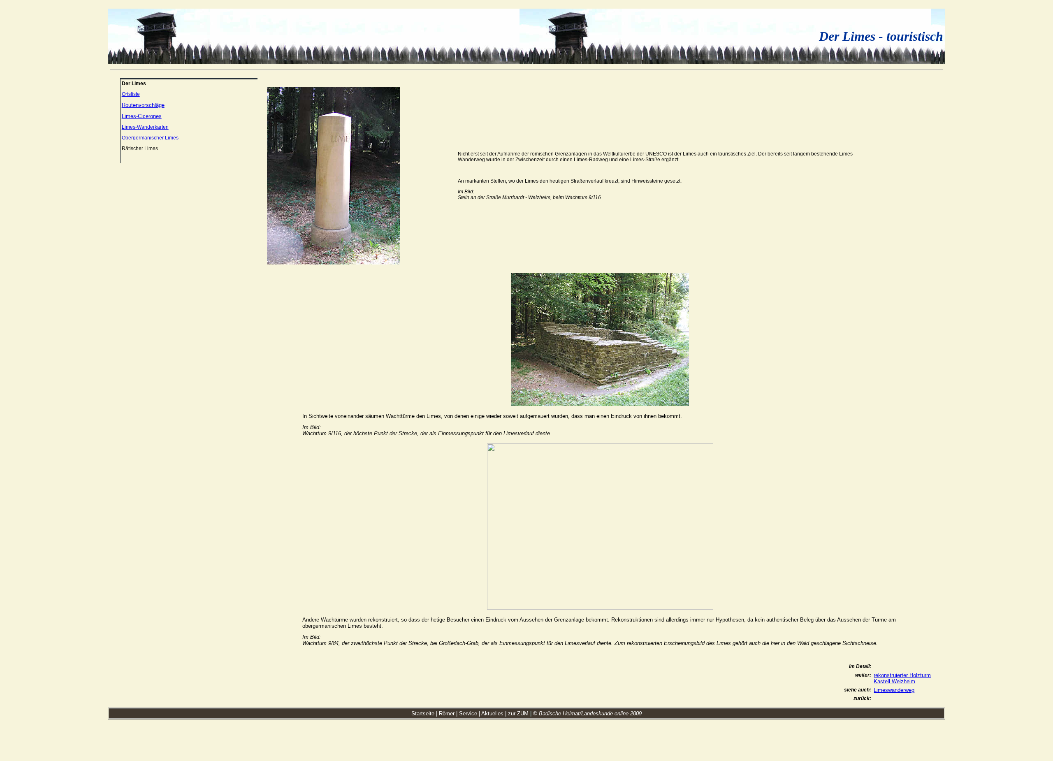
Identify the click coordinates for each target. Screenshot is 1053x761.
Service (468, 713)
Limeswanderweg (894, 690)
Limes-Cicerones (142, 116)
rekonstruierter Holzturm (902, 675)
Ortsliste (131, 94)
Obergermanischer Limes (150, 138)
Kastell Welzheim (894, 681)
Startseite (422, 713)
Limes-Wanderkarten (145, 127)
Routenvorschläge (143, 105)
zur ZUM (518, 713)
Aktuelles (492, 713)
